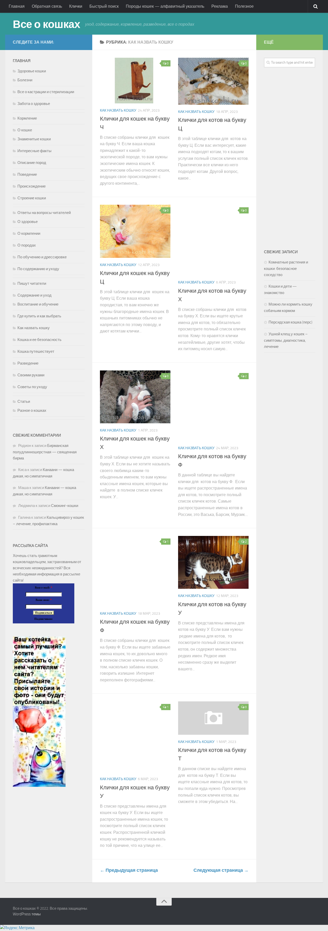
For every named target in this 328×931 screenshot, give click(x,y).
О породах (26, 245)
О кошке (24, 130)
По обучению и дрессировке (42, 257)
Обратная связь (47, 6)
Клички (75, 6)
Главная (17, 6)
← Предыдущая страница (129, 870)
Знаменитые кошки (34, 139)
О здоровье (27, 221)
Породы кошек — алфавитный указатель (165, 6)
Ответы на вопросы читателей (44, 212)
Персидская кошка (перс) (290, 322)
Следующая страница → (221, 870)
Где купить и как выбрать (39, 316)
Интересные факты (34, 151)
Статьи (23, 401)
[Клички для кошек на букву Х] (135, 396)
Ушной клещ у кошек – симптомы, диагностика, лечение (286, 340)
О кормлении (28, 233)
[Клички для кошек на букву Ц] (135, 231)
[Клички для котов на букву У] (213, 562)
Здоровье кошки (31, 71)
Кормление (27, 118)
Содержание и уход (34, 295)
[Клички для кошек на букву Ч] (135, 80)
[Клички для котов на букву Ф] (213, 405)
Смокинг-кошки (64, 505)
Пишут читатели (31, 283)
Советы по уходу (32, 387)
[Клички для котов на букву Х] (213, 240)
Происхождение (31, 186)
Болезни (24, 80)
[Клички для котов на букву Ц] (213, 81)
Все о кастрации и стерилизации (45, 92)
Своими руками (30, 375)
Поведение (27, 174)
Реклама (219, 6)
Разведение (27, 363)
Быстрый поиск (104, 6)
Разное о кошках (31, 410)
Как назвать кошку (118, 110)
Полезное (244, 6)
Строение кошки (31, 198)
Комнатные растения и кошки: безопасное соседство (286, 268)
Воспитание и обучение (37, 304)
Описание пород (31, 162)
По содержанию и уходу (38, 269)
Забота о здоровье (33, 103)
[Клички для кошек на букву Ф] (135, 571)
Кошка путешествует (35, 351)
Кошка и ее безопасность (39, 339)
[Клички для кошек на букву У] (135, 736)
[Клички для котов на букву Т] (213, 718)
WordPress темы (27, 914)
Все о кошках (46, 24)
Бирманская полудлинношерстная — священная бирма (45, 451)
